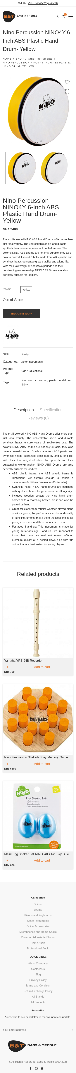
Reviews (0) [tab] (38, 418)
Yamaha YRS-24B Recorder (23, 660)
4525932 (53, 3)
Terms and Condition (38, 985)
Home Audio (38, 942)
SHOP (20, 58)
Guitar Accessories (38, 926)
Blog (38, 974)
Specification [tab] (51, 409)
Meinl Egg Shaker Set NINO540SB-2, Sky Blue (36, 854)
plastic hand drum (60, 380)
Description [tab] (24, 409)
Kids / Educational (31, 370)
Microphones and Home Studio (38, 931)
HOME (7, 58)
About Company (38, 963)
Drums (38, 909)
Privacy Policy (38, 980)
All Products (38, 1002)
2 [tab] (41, 141)
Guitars (38, 904)
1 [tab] (36, 141)
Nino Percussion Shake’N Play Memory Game (36, 757)
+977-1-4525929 (37, 3)
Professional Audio (38, 948)
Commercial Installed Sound (38, 937)
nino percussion (37, 380)
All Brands (38, 996)
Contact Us (38, 968)
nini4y (24, 384)
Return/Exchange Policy (38, 991)
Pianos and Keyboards (38, 915)
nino (23, 380)
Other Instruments (40, 58)
